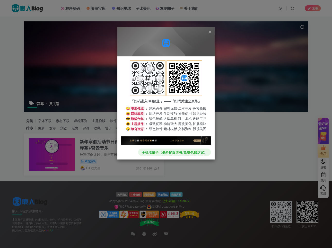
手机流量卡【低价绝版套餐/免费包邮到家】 (174, 152)
